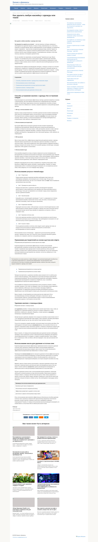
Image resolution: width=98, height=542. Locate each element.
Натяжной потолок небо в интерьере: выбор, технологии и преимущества (23, 453)
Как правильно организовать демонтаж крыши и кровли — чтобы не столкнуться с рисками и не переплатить (23, 439)
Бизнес (75, 8)
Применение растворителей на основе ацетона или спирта (30, 85)
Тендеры (61, 8)
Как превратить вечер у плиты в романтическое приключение (47, 437)
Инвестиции (44, 8)
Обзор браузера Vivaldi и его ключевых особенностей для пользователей (22, 509)
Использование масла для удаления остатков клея (29, 90)
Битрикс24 (68, 8)
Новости (23, 8)
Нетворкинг (53, 8)
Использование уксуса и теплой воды (25, 83)
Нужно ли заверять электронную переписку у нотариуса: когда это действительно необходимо (75, 88)
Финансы (36, 8)
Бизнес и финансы (21, 2)
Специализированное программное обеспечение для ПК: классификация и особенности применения (48, 486)
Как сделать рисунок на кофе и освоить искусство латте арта (47, 508)
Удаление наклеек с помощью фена (25, 87)
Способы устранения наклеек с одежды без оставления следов (32, 80)
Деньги (29, 8)
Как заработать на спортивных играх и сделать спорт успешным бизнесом (76, 41)
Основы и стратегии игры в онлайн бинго (48, 461)
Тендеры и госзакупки (72, 118)
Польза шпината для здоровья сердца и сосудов (22, 484)
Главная (16, 8)
